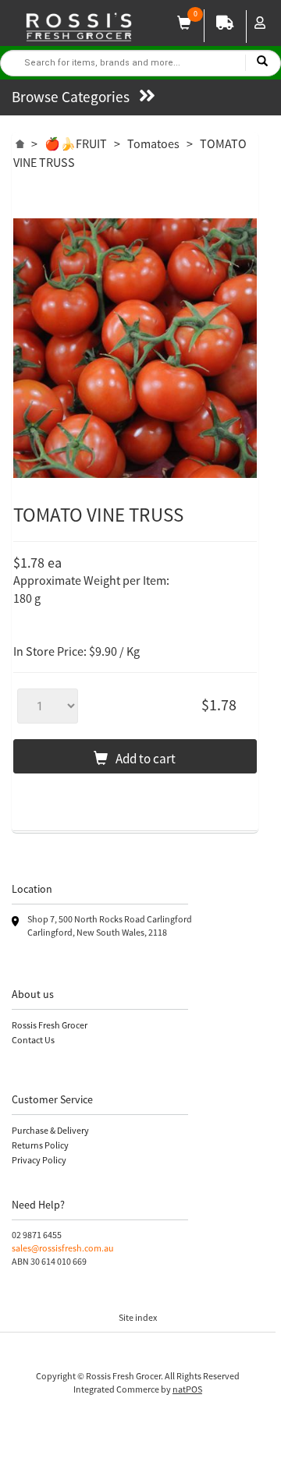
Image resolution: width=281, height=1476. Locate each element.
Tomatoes (153, 143)
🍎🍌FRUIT (75, 143)
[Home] (20, 142)
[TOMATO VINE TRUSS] (135, 348)
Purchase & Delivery (50, 1130)
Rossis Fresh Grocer (49, 1025)
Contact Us (33, 1040)
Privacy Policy (39, 1160)
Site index (138, 1317)
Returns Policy (40, 1145)
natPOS (187, 1389)
